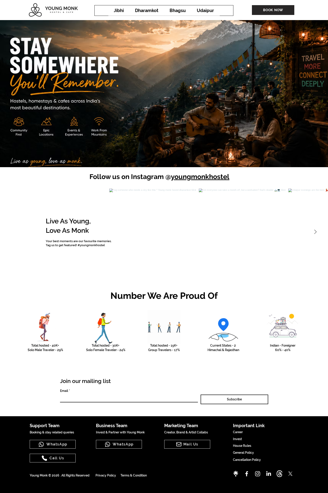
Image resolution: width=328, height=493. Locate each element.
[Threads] (279, 473)
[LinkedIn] (268, 473)
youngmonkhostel (200, 177)
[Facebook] (246, 473)
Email (65, 391)
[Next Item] (315, 232)
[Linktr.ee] (235, 473)
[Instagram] (257, 473)
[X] (290, 473)
